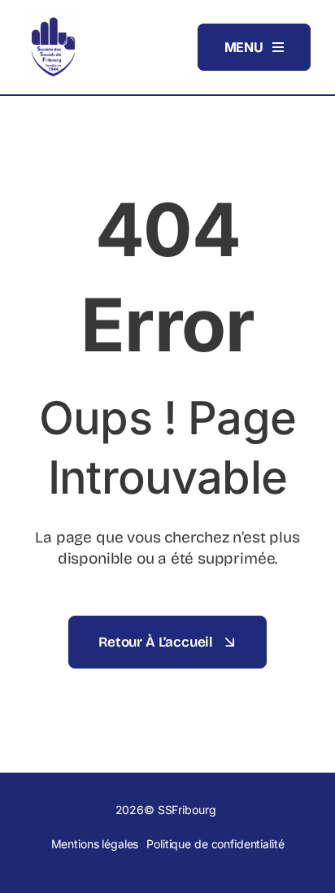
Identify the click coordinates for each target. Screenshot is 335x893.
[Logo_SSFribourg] (52, 19)
